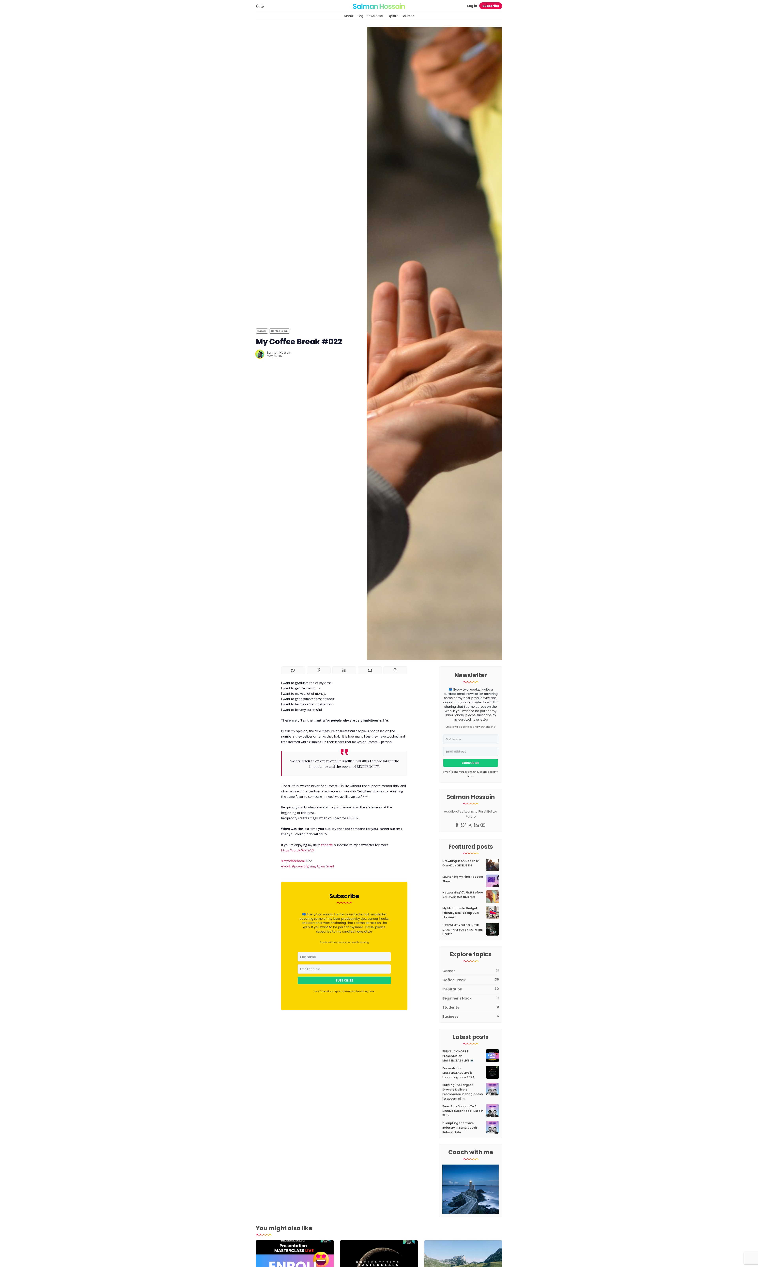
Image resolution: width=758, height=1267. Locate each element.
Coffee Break (279, 331)
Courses (408, 16)
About (348, 16)
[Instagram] (469, 824)
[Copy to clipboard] (395, 670)
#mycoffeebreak (293, 861)
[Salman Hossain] (260, 354)
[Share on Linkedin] (344, 670)
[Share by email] (370, 670)
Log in (472, 6)
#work (286, 866)
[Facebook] (456, 824)
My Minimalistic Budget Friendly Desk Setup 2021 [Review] (460, 912)
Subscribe (490, 6)
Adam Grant (325, 866)
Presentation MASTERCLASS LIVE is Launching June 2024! (458, 1072)
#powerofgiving (304, 866)
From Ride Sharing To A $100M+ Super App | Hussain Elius (462, 1110)
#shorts (327, 845)
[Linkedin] (476, 824)
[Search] (258, 6)
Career (261, 331)
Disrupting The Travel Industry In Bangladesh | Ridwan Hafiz (460, 1127)
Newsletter (375, 16)
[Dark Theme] (262, 6)
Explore (392, 16)
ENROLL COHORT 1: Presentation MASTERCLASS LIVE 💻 (458, 1055)
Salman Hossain (279, 352)
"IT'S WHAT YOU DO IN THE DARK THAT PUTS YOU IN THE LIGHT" (462, 929)
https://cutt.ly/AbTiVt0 (297, 850)
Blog (359, 16)
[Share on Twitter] (293, 670)
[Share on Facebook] (319, 670)
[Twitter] (463, 824)
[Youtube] (482, 824)
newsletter (378, 914)
